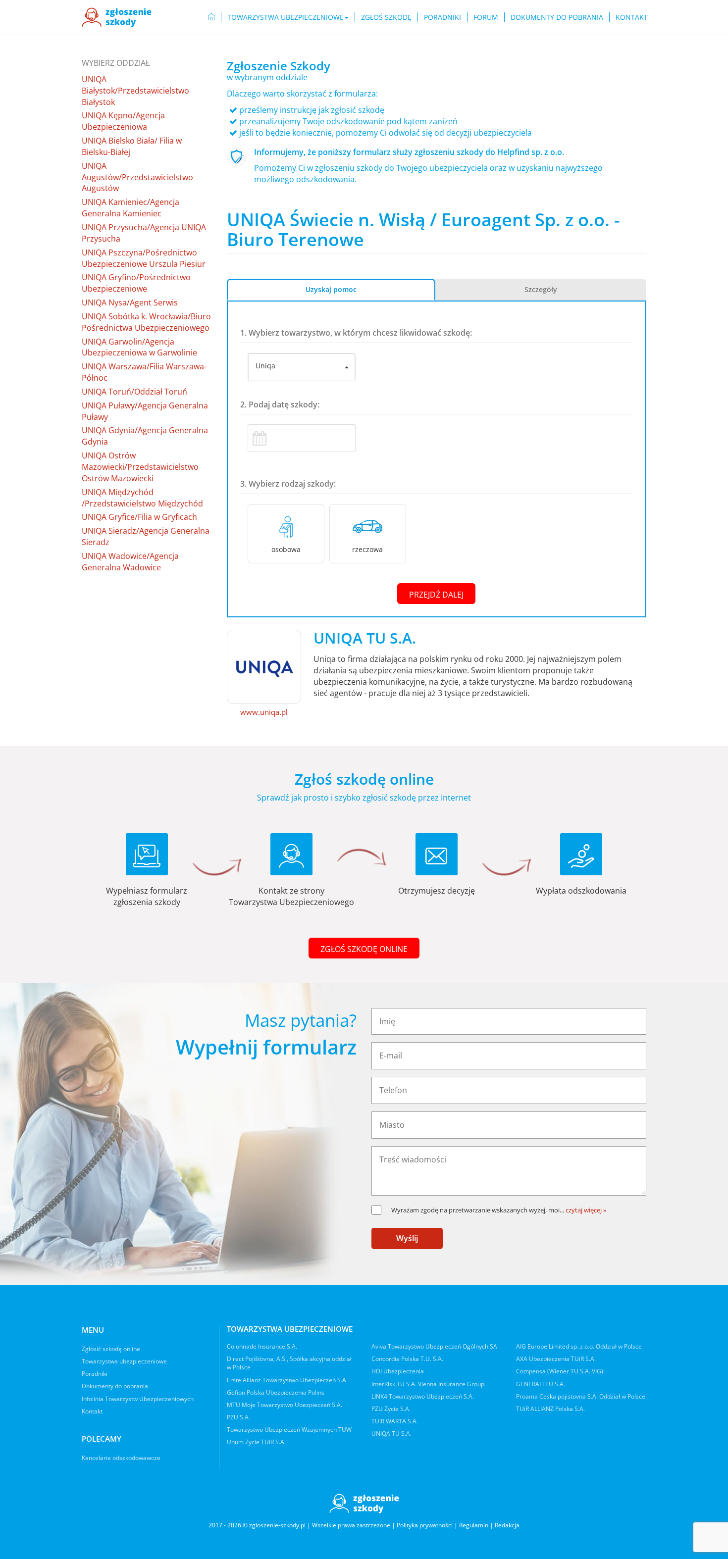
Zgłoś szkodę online (364, 949)
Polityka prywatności (425, 1525)
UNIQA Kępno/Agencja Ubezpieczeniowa (123, 121)
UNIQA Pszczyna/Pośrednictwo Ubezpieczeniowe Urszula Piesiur (144, 258)
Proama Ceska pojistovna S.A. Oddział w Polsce (580, 1396)
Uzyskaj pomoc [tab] (331, 289)
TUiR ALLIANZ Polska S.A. (550, 1409)
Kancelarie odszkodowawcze (121, 1458)
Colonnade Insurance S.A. (262, 1346)
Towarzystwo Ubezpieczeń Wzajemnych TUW (289, 1429)
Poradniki (442, 17)
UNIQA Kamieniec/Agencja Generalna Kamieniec (130, 208)
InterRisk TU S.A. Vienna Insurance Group (427, 1384)
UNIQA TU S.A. (391, 1433)
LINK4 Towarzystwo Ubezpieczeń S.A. (422, 1396)
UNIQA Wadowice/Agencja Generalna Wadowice (130, 562)
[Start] (211, 17)
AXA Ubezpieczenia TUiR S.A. (556, 1359)
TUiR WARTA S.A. (394, 1421)
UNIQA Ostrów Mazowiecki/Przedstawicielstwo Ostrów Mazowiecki (140, 467)
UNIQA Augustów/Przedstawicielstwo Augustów (137, 177)
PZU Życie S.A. (391, 1409)
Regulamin (473, 1525)
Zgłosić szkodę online (111, 1349)
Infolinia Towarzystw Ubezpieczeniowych (138, 1399)
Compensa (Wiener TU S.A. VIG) (559, 1371)
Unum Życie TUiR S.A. (256, 1442)
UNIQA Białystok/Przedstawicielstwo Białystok (135, 90)
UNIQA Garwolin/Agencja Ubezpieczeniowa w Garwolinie (139, 347)
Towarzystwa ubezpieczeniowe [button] (285, 17)
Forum (485, 17)
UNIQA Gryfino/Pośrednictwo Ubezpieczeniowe (136, 283)
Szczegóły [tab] (540, 289)
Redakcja (507, 1525)
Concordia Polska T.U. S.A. (407, 1359)
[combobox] (301, 367)
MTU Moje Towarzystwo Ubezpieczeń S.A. (284, 1405)
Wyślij (407, 1238)
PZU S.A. (238, 1417)
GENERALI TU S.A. (540, 1384)
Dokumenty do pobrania (557, 17)
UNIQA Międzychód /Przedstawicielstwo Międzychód (142, 498)
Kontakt (632, 17)
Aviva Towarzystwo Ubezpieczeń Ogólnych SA (434, 1346)
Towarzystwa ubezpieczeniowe (124, 1361)
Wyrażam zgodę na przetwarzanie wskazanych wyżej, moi (477, 1210)
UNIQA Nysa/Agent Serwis (130, 302)
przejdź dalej (436, 594)
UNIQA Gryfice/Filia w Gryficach (139, 516)
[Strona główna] (116, 17)
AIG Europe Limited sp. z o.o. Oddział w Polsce (579, 1346)
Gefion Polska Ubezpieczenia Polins (275, 1392)
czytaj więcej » (586, 1210)
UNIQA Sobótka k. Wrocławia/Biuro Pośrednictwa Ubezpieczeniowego (146, 322)
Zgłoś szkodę (386, 17)
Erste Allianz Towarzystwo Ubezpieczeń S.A (286, 1380)
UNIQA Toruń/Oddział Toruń (134, 391)
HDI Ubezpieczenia (397, 1371)
